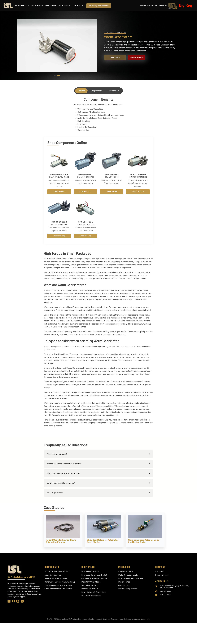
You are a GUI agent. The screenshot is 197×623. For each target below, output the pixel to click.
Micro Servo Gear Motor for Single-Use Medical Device (144, 541)
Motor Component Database (99, 6)
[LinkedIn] (9, 601)
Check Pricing (59, 191)
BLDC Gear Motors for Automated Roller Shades (102, 541)
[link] (57, 45)
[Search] (83, 6)
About (75, 6)
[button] (54, 75)
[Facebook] (13, 601)
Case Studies (50, 6)
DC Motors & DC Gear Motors (115, 32)
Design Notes (37, 6)
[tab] (81, 90)
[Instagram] (17, 601)
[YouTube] (22, 601)
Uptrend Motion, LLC (142, 619)
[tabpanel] (98, 115)
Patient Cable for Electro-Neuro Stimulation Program (61, 541)
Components (21, 6)
